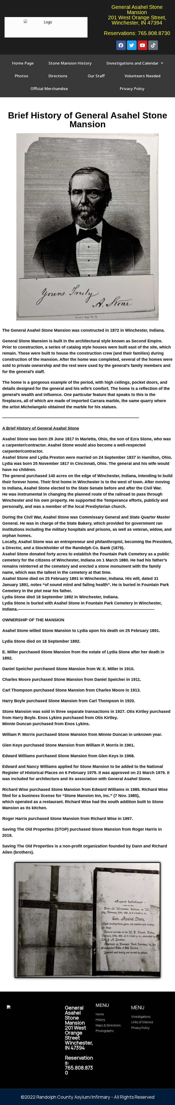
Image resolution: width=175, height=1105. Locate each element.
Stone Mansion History (70, 63)
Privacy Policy (132, 88)
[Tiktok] (153, 45)
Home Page (23, 63)
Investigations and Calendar (132, 63)
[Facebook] (121, 45)
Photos (21, 75)
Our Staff (96, 75)
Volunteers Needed (142, 75)
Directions (57, 75)
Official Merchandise (49, 88)
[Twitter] (131, 45)
